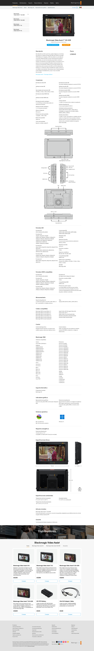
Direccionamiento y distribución (38, 634)
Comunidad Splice (55, 633)
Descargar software (48, 74)
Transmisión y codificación (37, 636)
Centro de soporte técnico (56, 628)
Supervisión (34, 630)
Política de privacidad (75, 633)
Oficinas (72, 626)
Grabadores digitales (16, 633)
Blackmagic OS (31, 7)
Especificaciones (51, 7)
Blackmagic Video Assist (17, 7)
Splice (57, 3)
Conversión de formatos (36, 626)
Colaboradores (74, 630)
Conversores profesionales (37, 628)
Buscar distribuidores (53, 44)
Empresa (46, 3)
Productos (15, 3)
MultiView (34, 633)
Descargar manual (39, 74)
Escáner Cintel (15, 636)
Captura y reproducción (17, 634)
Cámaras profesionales (17, 626)
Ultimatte (14, 631)
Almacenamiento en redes (36, 631)
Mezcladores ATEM (16, 630)
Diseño (25, 7)
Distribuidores (23, 3)
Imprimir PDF (66, 44)
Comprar (24, 581)
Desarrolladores (38, 3)
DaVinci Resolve (18, 628)
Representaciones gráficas (41, 7)
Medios (52, 3)
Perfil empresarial (74, 628)
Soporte (30, 3)
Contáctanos (54, 630)
